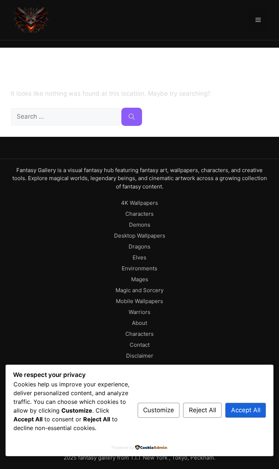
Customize (158, 410)
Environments (139, 268)
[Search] (131, 117)
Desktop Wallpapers (139, 235)
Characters (139, 213)
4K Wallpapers (139, 202)
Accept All (245, 410)
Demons (139, 224)
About (139, 322)
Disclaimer (139, 355)
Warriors (139, 312)
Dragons (139, 246)
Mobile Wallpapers (139, 301)
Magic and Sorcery (139, 290)
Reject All (202, 410)
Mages (139, 279)
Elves (139, 257)
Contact (140, 344)
